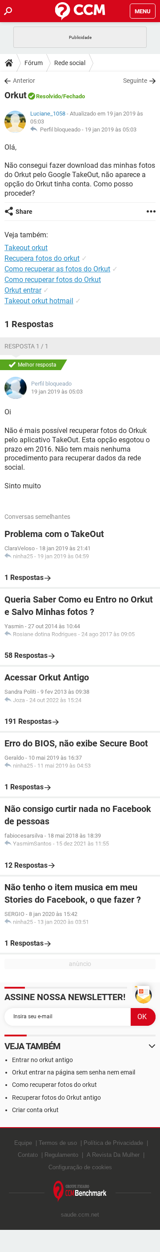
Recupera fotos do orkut (42, 258)
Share (24, 211)
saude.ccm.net (80, 1214)
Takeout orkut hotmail (38, 301)
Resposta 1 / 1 (26, 346)
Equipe (23, 1143)
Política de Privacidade (113, 1143)
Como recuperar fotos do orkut (54, 1084)
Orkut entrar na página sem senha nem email (73, 1072)
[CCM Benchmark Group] (80, 1191)
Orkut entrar (22, 290)
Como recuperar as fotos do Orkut (57, 269)
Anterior (24, 80)
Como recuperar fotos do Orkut (52, 279)
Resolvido (48, 96)
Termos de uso (58, 1143)
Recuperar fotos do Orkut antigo (56, 1097)
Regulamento (61, 1155)
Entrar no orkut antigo (42, 1059)
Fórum (33, 62)
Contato (28, 1155)
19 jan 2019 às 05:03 (110, 129)
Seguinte (135, 80)
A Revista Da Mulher (113, 1155)
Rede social (69, 62)
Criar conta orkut (35, 1109)
